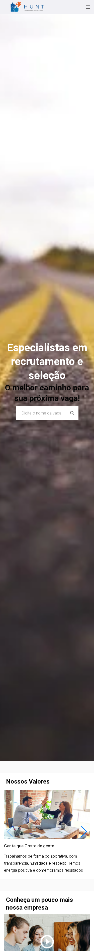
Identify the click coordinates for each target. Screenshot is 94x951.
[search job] (72, 413)
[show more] (88, 7)
